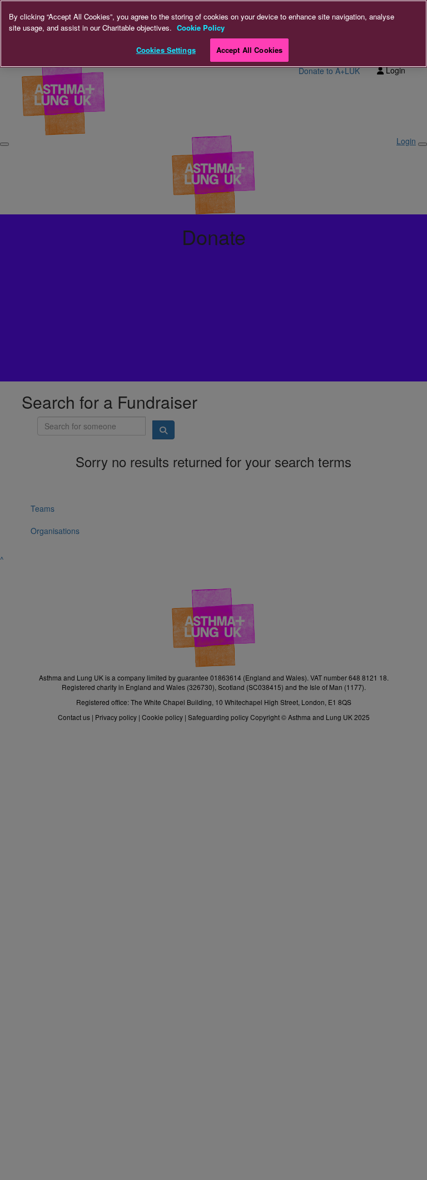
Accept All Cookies (249, 50)
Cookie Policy (201, 27)
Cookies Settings (166, 50)
